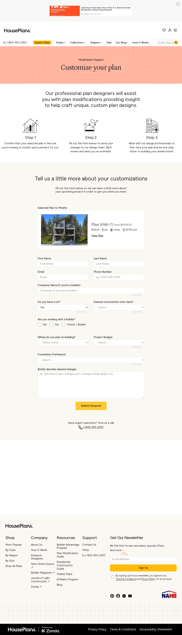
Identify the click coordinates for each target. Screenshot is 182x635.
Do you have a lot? (49, 302)
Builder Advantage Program (68, 546)
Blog (59, 584)
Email (41, 271)
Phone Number (103, 271)
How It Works (140, 42)
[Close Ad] (178, 4)
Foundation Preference (52, 354)
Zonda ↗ (36, 586)
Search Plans (42, 42)
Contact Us (89, 544)
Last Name (100, 258)
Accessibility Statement (156, 629)
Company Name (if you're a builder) (59, 285)
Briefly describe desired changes (57, 369)
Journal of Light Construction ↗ (40, 579)
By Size (9, 560)
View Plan (97, 235)
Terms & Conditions (126, 579)
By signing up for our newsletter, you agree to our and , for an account (144, 577)
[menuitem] (42, 42)
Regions (95, 42)
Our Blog (121, 42)
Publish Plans (64, 574)
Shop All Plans (13, 566)
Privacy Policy (148, 579)
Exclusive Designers (37, 557)
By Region (11, 555)
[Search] (176, 42)
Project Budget (103, 337)
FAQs (85, 550)
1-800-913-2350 (16, 42)
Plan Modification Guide (67, 555)
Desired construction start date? (113, 302)
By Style (10, 550)
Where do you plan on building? (56, 337)
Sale (108, 42)
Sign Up (143, 567)
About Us (36, 544)
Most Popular (13, 544)
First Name (44, 258)
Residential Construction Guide (65, 565)
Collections (77, 42)
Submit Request (91, 405)
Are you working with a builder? (56, 319)
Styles (59, 42)
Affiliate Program (67, 579)
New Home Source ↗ (42, 565)
